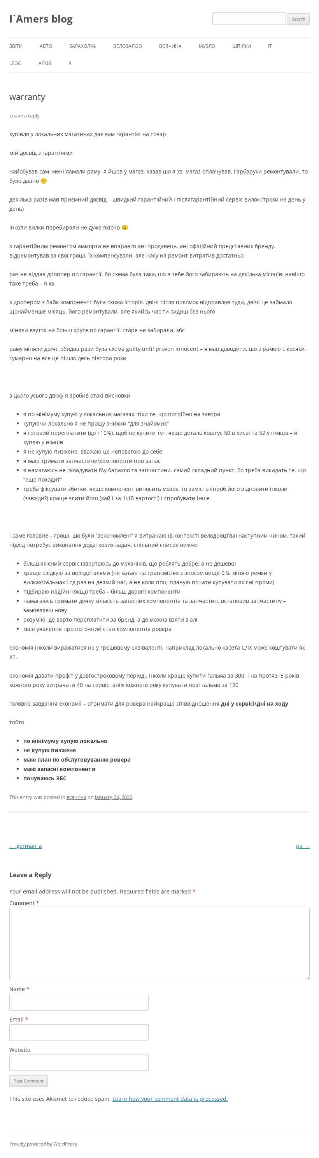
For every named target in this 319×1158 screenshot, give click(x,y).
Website (19, 1049)
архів (45, 63)
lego (15, 63)
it (270, 46)
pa (303, 846)
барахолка (82, 46)
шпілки (241, 46)
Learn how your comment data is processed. (170, 1098)
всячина (170, 46)
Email (18, 1019)
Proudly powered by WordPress (43, 1143)
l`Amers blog (41, 19)
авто (46, 46)
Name (19, 989)
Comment (24, 903)
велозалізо (127, 46)
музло (207, 46)
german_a (25, 846)
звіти (16, 46)
